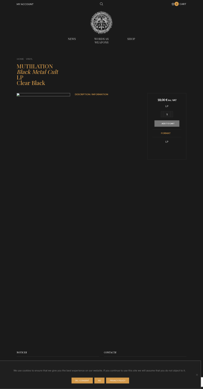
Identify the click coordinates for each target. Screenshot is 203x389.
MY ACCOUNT (25, 4)
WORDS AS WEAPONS (101, 40)
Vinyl (29, 59)
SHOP (131, 39)
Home (20, 59)
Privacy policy (117, 380)
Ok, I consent (82, 380)
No (99, 380)
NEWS (72, 39)
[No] (196, 374)
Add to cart (168, 123)
